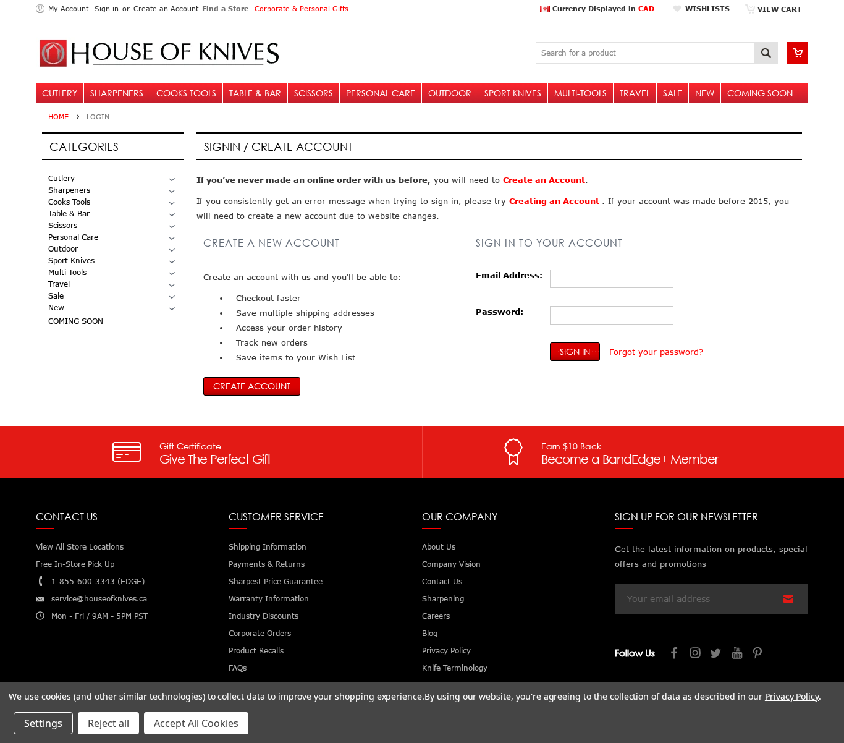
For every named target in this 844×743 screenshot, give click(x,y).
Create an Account (165, 8)
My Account (68, 8)
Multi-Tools (580, 93)
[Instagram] (696, 654)
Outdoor (449, 93)
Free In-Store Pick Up (75, 564)
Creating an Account (555, 201)
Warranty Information (269, 598)
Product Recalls (256, 650)
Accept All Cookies (196, 723)
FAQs (238, 668)
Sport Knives (512, 93)
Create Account (251, 386)
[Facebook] (675, 654)
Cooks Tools (186, 93)
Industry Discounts (263, 616)
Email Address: (509, 275)
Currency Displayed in (602, 8)
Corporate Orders (260, 633)
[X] (717, 654)
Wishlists (707, 8)
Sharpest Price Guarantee (276, 581)
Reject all (108, 723)
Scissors (313, 93)
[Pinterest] (759, 654)
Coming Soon (760, 93)
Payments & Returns (267, 564)
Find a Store (225, 8)
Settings (43, 723)
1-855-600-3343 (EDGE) (98, 581)
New (704, 93)
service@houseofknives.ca (99, 598)
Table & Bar (255, 93)
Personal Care (380, 93)
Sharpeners (116, 93)
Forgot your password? (656, 352)
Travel (635, 93)
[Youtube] (738, 654)
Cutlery (59, 93)
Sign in (107, 8)
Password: (499, 311)
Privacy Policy (792, 696)
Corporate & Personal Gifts (301, 8)
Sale (672, 93)
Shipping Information (267, 546)
